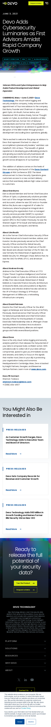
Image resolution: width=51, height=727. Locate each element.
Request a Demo (35, 3)
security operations (11, 59)
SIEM (23, 59)
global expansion (40, 59)
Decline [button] (31, 722)
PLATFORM (11, 641)
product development (12, 63)
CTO (24, 63)
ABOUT (9, 670)
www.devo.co (37, 369)
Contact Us (23, 690)
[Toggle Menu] (46, 3)
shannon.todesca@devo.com (17, 382)
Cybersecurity (34, 63)
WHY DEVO (11, 663)
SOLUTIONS (11, 648)
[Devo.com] (9, 3)
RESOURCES (11, 655)
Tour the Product (23, 583)
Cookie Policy (25, 708)
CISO (29, 59)
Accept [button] (19, 722)
